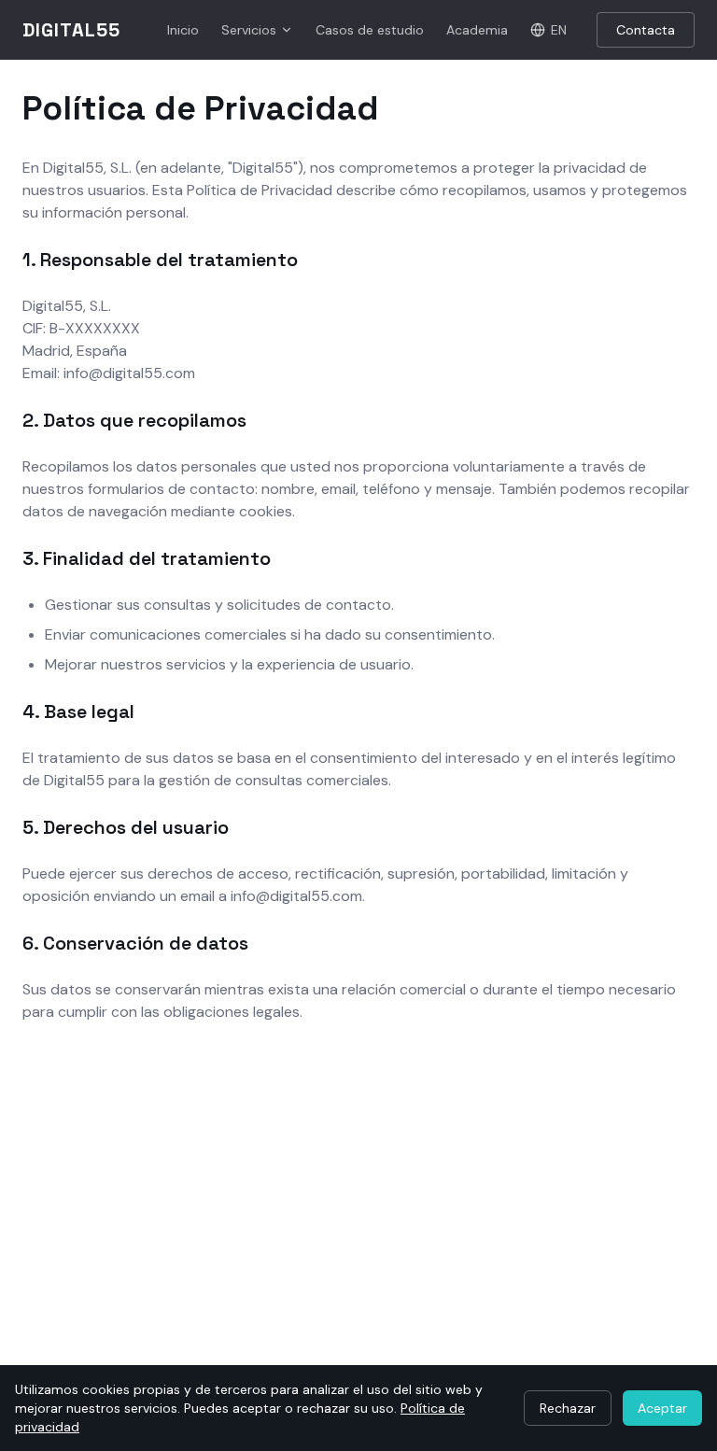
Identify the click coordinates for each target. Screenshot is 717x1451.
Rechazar (568, 1408)
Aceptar (662, 1408)
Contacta (645, 29)
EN (559, 29)
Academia (477, 29)
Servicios (248, 29)
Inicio (183, 29)
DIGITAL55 (71, 30)
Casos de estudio (370, 29)
